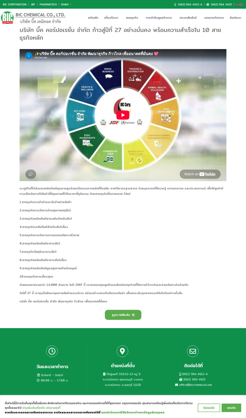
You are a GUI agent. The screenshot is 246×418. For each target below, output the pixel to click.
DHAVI (64, 4)
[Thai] (241, 4)
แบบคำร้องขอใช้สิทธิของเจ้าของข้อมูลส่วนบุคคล (133, 412)
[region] (123, 406)
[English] (238, 4)
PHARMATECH (48, 4)
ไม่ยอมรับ (208, 408)
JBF (33, 4)
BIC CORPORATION (14, 4)
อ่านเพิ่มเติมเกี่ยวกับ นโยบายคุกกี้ (41, 408)
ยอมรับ (231, 408)
